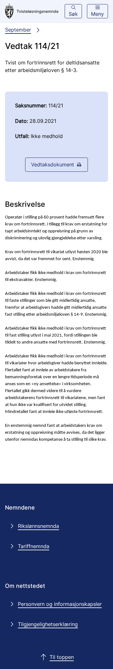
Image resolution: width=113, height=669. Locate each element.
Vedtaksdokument (52, 164)
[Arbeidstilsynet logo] (31, 11)
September (18, 30)
